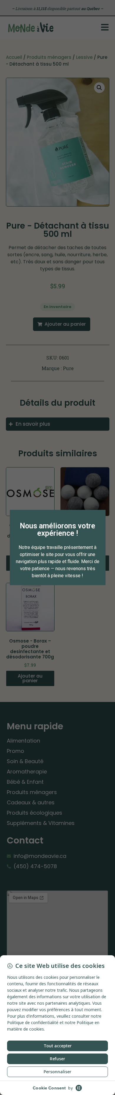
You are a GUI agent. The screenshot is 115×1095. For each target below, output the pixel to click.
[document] (57, 547)
